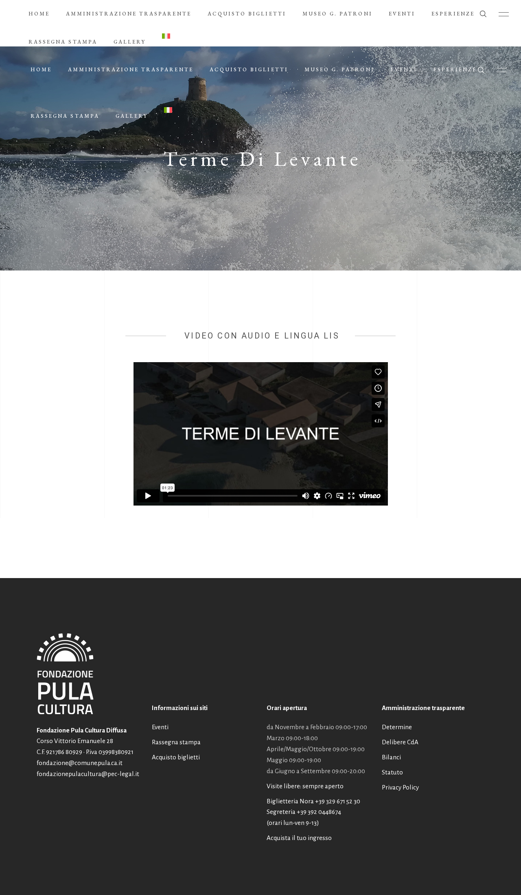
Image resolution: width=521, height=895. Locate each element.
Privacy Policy (400, 787)
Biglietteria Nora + (313, 801)
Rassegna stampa (176, 742)
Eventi (160, 726)
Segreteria (281, 811)
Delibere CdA (400, 742)
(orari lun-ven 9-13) (293, 822)
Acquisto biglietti (176, 757)
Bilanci (391, 757)
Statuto (392, 772)
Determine (397, 726)
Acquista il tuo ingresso (299, 837)
